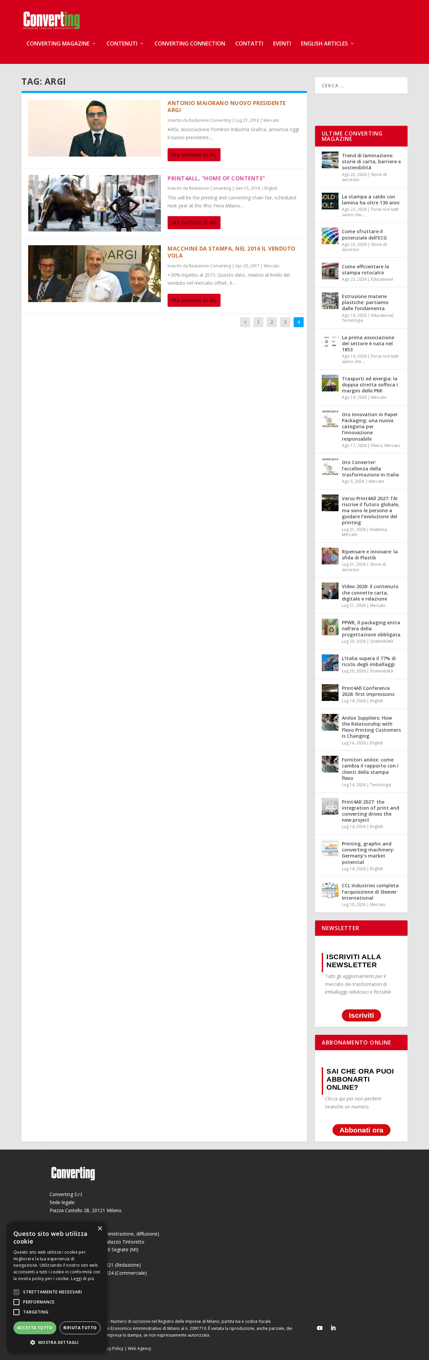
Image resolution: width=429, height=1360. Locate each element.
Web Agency (139, 1348)
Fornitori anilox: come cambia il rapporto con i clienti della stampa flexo (370, 768)
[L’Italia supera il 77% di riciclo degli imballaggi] (330, 662)
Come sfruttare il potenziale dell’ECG (364, 234)
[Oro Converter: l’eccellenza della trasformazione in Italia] (330, 466)
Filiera (376, 445)
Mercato (271, 120)
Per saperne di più (194, 155)
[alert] (57, 1287)
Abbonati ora (361, 1130)
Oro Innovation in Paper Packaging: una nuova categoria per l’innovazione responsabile (370, 426)
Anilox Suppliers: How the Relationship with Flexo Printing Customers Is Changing (371, 727)
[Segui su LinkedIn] (333, 1328)
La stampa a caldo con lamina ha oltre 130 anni (371, 199)
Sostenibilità (381, 641)
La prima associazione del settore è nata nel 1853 (368, 343)
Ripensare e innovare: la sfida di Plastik (370, 554)
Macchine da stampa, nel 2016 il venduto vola (232, 252)
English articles (324, 44)
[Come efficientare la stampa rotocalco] (330, 271)
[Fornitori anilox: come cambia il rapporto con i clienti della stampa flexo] (330, 764)
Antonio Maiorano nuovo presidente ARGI (227, 106)
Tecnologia (352, 320)
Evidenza (378, 529)
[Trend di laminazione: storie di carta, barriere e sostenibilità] (330, 160)
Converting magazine (57, 44)
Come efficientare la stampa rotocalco (365, 269)
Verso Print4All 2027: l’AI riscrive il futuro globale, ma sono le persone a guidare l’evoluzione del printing (371, 510)
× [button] (99, 1228)
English (271, 188)
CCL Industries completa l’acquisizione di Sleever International (370, 891)
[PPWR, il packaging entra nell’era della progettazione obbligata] (330, 627)
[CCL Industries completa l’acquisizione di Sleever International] (330, 890)
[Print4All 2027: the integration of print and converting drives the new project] (330, 806)
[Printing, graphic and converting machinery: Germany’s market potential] (330, 848)
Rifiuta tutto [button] (80, 1328)
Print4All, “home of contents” (216, 178)
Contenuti (122, 44)
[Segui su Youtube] (319, 1328)
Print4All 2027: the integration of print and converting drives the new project (370, 811)
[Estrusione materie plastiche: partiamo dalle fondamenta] (330, 300)
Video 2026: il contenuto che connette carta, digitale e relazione (370, 592)
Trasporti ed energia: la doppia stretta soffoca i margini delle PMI (370, 384)
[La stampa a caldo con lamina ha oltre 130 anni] (330, 201)
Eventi (282, 44)
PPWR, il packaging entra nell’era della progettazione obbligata (371, 628)
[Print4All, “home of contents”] (94, 203)
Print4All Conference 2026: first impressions (368, 691)
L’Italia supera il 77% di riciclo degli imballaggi (369, 661)
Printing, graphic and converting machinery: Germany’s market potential (368, 852)
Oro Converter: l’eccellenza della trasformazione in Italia (370, 468)
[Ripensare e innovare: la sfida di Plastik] (330, 556)
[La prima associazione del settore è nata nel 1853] (330, 342)
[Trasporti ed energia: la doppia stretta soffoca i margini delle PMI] (330, 383)
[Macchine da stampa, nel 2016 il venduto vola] (94, 273)
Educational (382, 279)
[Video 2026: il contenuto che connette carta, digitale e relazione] (330, 590)
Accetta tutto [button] (35, 1328)
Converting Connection (190, 44)
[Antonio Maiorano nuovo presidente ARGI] (94, 128)
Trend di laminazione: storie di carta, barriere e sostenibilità (371, 161)
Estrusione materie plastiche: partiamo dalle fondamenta (365, 302)
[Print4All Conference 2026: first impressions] (330, 692)
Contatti (249, 44)
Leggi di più (82, 1278)
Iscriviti (361, 1015)
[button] (57, 1343)
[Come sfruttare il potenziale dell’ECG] (330, 236)
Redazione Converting (210, 120)
